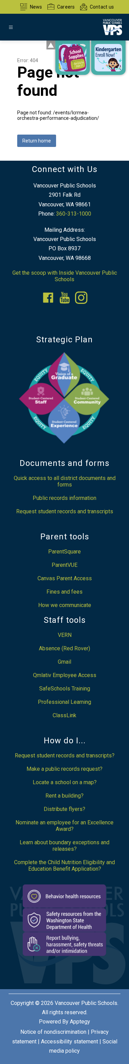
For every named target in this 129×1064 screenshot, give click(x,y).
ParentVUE (64, 565)
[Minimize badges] (50, 45)
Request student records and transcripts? (65, 755)
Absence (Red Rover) (64, 648)
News (36, 7)
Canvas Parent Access (64, 578)
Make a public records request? (64, 769)
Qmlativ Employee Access (64, 675)
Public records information (64, 498)
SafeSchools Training (64, 688)
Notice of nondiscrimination (53, 1032)
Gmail (64, 662)
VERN (65, 635)
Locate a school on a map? (65, 782)
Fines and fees (64, 591)
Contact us (102, 7)
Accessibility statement (69, 1041)
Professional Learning (64, 702)
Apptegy (80, 1021)
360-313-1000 (73, 213)
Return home (36, 141)
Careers (66, 7)
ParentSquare (64, 551)
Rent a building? (64, 795)
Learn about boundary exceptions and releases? (64, 845)
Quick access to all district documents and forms (65, 481)
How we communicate (64, 605)
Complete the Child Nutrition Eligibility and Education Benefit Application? (64, 865)
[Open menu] (11, 27)
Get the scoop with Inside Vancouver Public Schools (64, 276)
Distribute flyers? (64, 809)
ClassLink (64, 715)
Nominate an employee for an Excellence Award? (64, 825)
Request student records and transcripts (64, 511)
